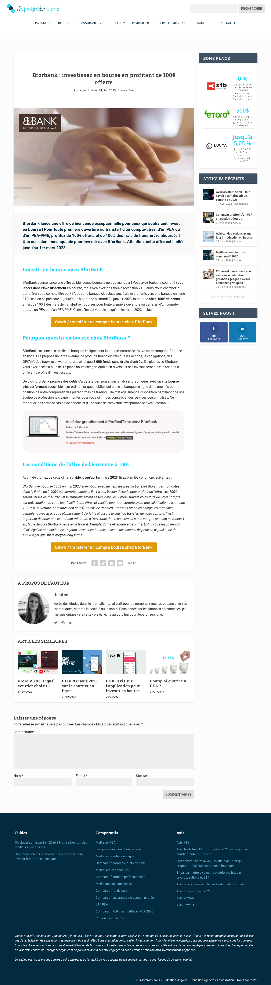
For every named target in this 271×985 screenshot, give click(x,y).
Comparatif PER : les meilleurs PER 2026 (124, 911)
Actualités (229, 23)
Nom (18, 776)
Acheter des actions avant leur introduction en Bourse (234, 235)
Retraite (236, 222)
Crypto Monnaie (173, 23)
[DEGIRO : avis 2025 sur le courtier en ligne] (82, 662)
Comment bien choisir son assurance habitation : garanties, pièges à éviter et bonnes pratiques (233, 277)
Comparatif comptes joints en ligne (121, 863)
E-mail (81, 776)
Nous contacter (247, 980)
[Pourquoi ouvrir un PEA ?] (170, 662)
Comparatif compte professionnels (120, 877)
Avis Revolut (185, 905)
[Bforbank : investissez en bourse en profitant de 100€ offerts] (104, 157)
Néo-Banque (241, 203)
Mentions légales (176, 980)
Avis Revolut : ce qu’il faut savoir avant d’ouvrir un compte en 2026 (233, 195)
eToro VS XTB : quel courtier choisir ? (36, 683)
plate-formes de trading (89, 392)
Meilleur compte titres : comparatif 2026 (231, 254)
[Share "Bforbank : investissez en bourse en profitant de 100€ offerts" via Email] (120, 563)
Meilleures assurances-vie (114, 884)
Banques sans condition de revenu (120, 849)
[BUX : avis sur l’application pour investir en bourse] (126, 662)
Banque (203, 23)
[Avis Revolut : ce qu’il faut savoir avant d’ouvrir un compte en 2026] (208, 194)
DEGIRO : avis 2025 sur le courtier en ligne (80, 685)
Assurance (240, 286)
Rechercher (251, 9)
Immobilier (141, 23)
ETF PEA (102, 904)
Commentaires (24, 732)
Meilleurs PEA (106, 842)
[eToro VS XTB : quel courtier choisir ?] (38, 662)
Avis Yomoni (186, 898)
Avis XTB (183, 842)
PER (118, 23)
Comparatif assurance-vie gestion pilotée (125, 898)
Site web (142, 776)
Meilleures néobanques (112, 870)
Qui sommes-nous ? (149, 980)
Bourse (64, 23)
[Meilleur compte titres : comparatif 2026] (208, 255)
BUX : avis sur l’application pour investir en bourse (123, 685)
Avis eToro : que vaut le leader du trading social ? (211, 884)
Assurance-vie (93, 23)
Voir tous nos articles (228, 297)
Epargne (40, 23)
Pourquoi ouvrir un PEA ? (168, 683)
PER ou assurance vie (111, 918)
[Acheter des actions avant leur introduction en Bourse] (208, 236)
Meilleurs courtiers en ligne (115, 856)
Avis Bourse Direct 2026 (193, 891)
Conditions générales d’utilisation (212, 980)
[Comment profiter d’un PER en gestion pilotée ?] (208, 217)
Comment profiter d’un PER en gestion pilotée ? (234, 216)
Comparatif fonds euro (112, 891)
